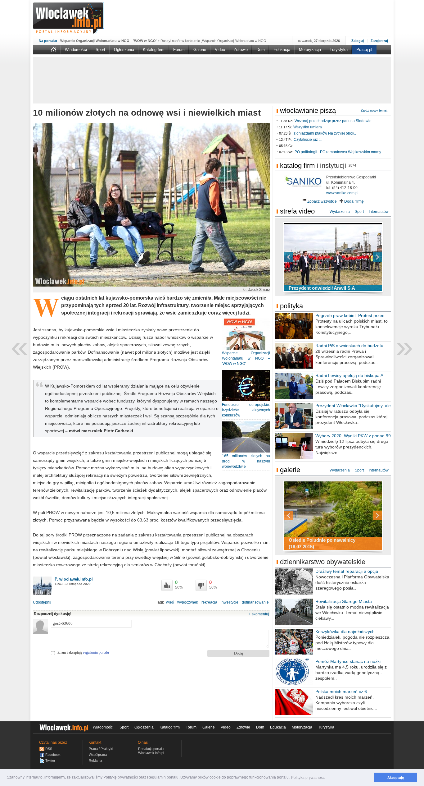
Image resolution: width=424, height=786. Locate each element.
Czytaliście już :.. (308, 139)
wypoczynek (187, 602)
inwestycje (229, 602)
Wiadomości (76, 49)
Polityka (291, 306)
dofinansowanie (255, 602)
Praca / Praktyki (101, 749)
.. (296, 146)
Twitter (50, 760)
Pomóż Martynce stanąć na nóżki (348, 661)
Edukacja (281, 49)
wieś (170, 602)
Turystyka (339, 49)
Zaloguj (357, 41)
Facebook (53, 754)
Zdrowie (241, 49)
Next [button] (366, 257)
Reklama (95, 760)
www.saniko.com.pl (342, 193)
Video (220, 49)
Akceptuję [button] (395, 777)
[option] (333, 257)
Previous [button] (299, 257)
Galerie (199, 49)
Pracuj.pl (364, 49)
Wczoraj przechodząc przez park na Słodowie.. (334, 121)
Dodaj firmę (353, 201)
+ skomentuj (259, 614)
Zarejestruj (379, 41)
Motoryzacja (310, 49)
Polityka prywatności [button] (308, 777)
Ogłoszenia (124, 49)
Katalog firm (154, 49)
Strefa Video (297, 211)
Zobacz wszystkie (321, 201)
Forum (179, 49)
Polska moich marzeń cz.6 (341, 691)
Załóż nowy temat (374, 110)
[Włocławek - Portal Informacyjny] (68, 18)
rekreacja (209, 602)
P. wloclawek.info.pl (74, 579)
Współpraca (98, 754)
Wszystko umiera (307, 127)
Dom (260, 49)
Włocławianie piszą (308, 110)
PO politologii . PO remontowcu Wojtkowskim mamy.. (339, 152)
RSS (48, 749)
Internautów (379, 211)
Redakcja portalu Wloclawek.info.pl (151, 751)
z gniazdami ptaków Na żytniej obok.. (325, 133)
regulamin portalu (96, 652)
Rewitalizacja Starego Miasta (343, 601)
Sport (100, 49)
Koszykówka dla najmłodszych (345, 631)
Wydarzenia (340, 211)
